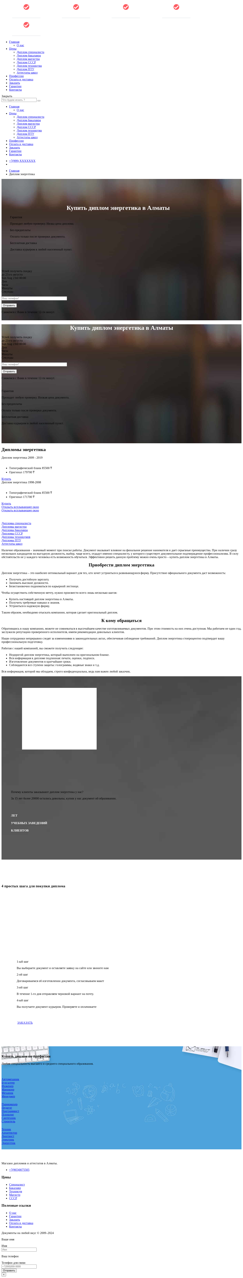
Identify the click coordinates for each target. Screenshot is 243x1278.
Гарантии (15, 86)
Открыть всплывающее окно (20, 507)
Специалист (17, 1184)
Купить (6, 478)
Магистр (14, 1194)
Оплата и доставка (21, 79)
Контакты (15, 89)
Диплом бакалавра (29, 55)
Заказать (14, 82)
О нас (20, 45)
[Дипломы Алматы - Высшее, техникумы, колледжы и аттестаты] (76, 17)
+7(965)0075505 (19, 1169)
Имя (4, 1245)
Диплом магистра (28, 59)
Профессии (16, 76)
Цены (13, 48)
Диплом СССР (26, 62)
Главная (14, 41)
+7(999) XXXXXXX (22, 160)
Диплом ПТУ (25, 69)
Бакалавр (15, 1188)
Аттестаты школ (27, 72)
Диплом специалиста (30, 52)
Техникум (15, 1191)
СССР (13, 1198)
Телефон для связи (13, 1262)
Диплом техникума (29, 65)
